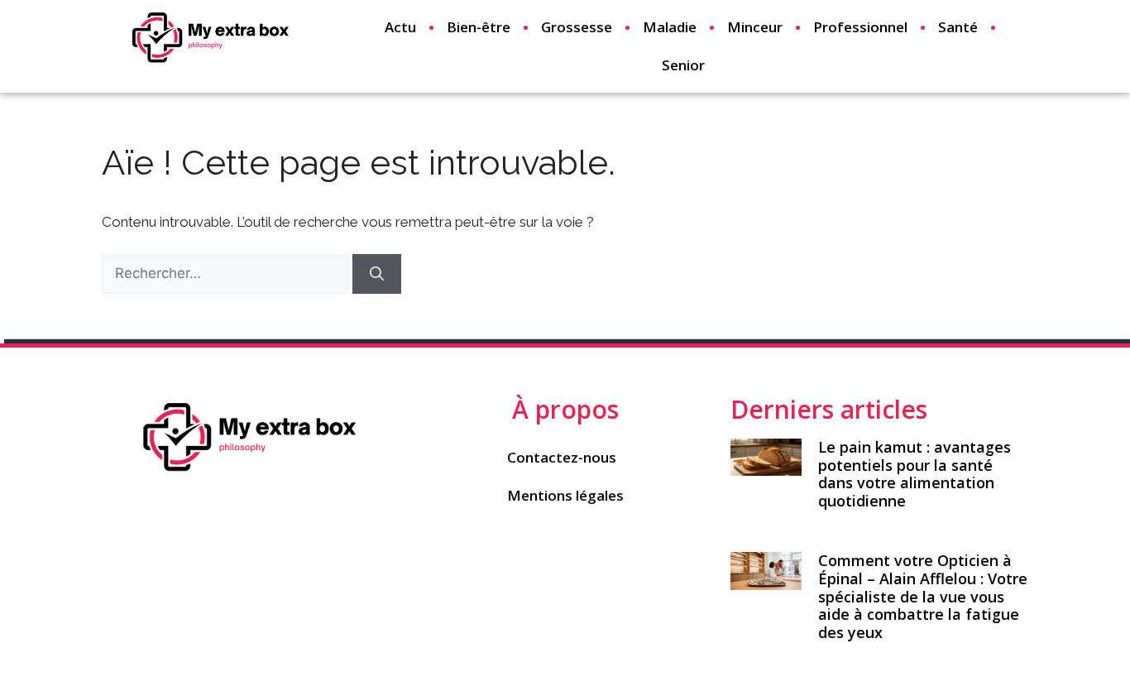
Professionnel (860, 26)
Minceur (755, 26)
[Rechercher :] (227, 273)
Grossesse (576, 26)
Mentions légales (565, 495)
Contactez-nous (561, 457)
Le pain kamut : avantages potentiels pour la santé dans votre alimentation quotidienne (914, 474)
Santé (958, 26)
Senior (683, 64)
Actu (400, 26)
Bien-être (478, 26)
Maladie (670, 26)
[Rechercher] (376, 274)
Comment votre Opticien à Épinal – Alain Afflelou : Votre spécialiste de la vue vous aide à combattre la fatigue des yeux (922, 595)
